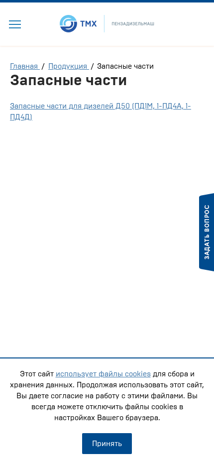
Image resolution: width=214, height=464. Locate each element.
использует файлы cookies (103, 373)
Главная (25, 66)
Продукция (68, 66)
